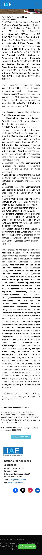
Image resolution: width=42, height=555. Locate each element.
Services (13, 543)
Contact (9, 549)
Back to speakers (21, 437)
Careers (16, 549)
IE (7, 4)
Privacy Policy (5, 546)
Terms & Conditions (31, 543)
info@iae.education (17, 479)
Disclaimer (16, 546)
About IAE (4, 543)
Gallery (20, 543)
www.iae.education (16, 482)
